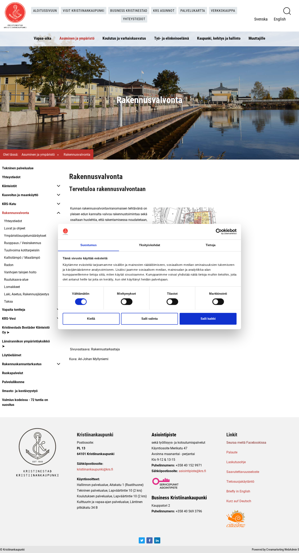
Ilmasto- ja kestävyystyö (20, 391)
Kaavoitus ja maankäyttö (20, 195)
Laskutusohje (236, 462)
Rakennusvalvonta (15, 213)
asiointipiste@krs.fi (192, 471)
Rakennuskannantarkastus (21, 364)
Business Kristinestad (128, 10)
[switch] (126, 301)
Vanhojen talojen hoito (20, 272)
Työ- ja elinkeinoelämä (171, 38)
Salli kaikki (208, 318)
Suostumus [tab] (88, 245)
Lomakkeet (12, 287)
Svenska (261, 19)
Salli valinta (149, 318)
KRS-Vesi (9, 318)
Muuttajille (257, 38)
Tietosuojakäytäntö (240, 481)
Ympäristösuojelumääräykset (25, 235)
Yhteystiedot (134, 19)
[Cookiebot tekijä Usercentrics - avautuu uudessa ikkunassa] (219, 231)
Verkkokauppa (223, 10)
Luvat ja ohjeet (14, 228)
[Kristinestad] (15, 15)
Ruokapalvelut (12, 373)
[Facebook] (149, 540)
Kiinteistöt (9, 186)
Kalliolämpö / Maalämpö (22, 257)
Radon (8, 265)
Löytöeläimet (11, 355)
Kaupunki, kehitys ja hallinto (218, 38)
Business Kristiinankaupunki (179, 497)
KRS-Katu (9, 204)
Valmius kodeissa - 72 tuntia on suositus (25, 402)
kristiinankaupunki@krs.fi (95, 469)
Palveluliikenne (13, 382)
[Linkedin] (157, 540)
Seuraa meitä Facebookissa (246, 442)
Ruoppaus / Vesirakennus (22, 243)
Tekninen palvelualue (18, 168)
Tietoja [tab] (210, 245)
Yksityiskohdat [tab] (149, 245)
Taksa (8, 301)
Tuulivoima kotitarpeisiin (21, 250)
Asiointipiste (164, 434)
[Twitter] (142, 540)
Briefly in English (238, 491)
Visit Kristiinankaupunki (83, 10)
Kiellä (91, 318)
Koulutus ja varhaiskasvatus (124, 38)
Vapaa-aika (42, 38)
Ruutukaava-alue (16, 279)
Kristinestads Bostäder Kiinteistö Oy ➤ (26, 329)
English (280, 19)
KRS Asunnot (164, 10)
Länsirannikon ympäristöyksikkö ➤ (26, 343)
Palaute (231, 452)
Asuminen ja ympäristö (76, 38)
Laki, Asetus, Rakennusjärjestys (26, 294)
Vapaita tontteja (13, 309)
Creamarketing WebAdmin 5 (282, 549)
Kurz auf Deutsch (238, 501)
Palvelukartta (192, 10)
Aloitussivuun (45, 10)
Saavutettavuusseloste (242, 471)
